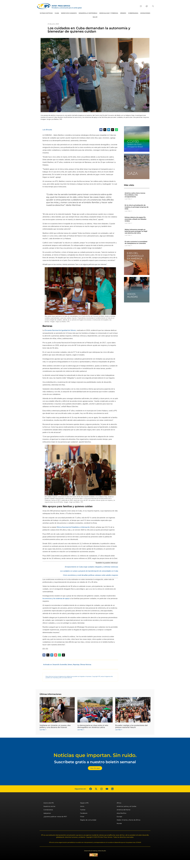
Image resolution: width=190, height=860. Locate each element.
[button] (153, 6)
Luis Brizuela (47, 130)
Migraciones (145, 13)
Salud (95, 17)
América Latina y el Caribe (126, 806)
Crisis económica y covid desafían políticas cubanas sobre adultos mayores (90, 575)
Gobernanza (133, 13)
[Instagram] (101, 788)
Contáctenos (48, 810)
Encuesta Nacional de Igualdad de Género (60, 330)
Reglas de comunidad (88, 820)
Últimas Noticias (46, 13)
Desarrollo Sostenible (88, 13)
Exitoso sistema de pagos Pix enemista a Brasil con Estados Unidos (135, 219)
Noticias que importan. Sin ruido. (95, 755)
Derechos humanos (69, 13)
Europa (119, 816)
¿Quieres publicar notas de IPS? (55, 816)
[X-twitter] (96, 788)
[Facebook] (90, 788)
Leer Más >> (128, 199)
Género (123, 13)
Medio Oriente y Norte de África (128, 820)
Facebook (83, 813)
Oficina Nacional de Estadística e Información (73, 527)
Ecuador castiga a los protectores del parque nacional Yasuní (131, 726)
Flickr (82, 816)
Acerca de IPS (49, 803)
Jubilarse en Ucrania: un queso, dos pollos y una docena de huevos (55, 726)
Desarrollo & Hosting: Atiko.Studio (95, 850)
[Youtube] (106, 788)
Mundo (119, 823)
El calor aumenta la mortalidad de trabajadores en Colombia (136, 242)
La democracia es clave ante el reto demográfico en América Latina (92, 726)
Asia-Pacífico (121, 813)
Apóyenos (47, 813)
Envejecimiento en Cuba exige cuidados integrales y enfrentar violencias (91, 567)
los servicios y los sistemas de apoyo (56, 598)
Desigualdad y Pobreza (108, 13)
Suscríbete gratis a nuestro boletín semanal (95, 762)
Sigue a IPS (84, 803)
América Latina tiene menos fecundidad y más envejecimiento (135, 195)
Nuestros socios (49, 806)
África (119, 803)
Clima (57, 13)
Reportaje (76, 664)
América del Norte (123, 810)
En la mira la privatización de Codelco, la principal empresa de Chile (136, 207)
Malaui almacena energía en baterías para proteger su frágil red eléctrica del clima (136, 231)
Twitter (83, 810)
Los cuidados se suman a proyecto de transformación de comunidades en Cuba (89, 571)
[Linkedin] (112, 788)
